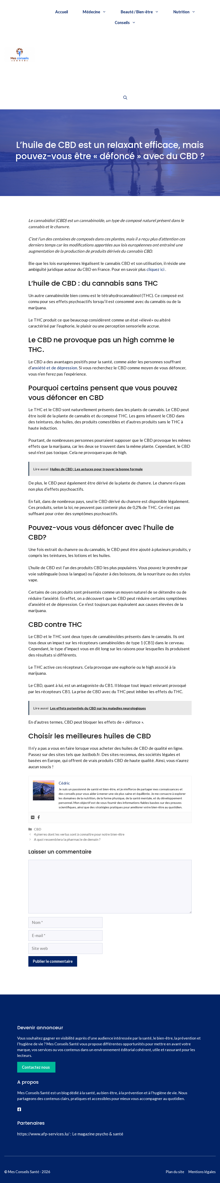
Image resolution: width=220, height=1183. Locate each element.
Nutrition (181, 11)
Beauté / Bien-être (137, 11)
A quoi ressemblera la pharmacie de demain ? (67, 839)
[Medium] (33, 817)
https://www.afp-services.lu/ (43, 1133)
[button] (125, 97)
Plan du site (175, 1171)
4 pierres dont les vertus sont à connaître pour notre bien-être (79, 834)
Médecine (91, 11)
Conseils (122, 22)
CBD (37, 829)
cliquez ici (155, 269)
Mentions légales (202, 1171)
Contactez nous (36, 1067)
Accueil (61, 11)
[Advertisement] (125, 60)
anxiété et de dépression (54, 367)
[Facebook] (39, 817)
